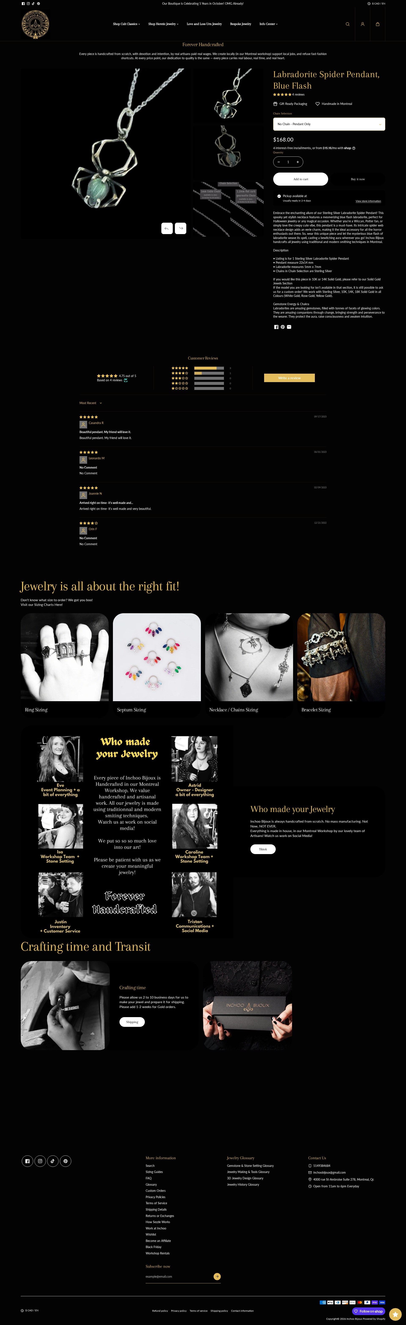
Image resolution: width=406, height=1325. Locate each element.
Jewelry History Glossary (243, 1184)
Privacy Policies (155, 1197)
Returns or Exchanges (160, 1216)
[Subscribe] (217, 1276)
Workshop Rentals (158, 1253)
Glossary (151, 1184)
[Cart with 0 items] (377, 24)
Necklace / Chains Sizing (233, 710)
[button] (377, 24)
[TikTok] (33, 3)
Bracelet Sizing (316, 710)
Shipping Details (156, 1209)
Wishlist (151, 1234)
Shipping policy (219, 1310)
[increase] (297, 162)
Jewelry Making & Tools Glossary (248, 1172)
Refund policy (160, 1310)
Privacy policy (179, 1310)
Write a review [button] (289, 378)
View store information (368, 201)
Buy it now (358, 179)
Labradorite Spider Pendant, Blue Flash (326, 80)
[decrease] (278, 162)
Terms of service (198, 1310)
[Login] (362, 24)
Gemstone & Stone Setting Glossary (250, 1165)
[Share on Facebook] (276, 327)
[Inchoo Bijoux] (35, 24)
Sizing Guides (154, 1172)
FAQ (148, 1178)
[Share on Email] (289, 327)
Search (150, 1165)
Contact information (242, 1310)
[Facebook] (23, 3)
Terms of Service (156, 1203)
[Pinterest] (38, 3)
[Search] (347, 24)
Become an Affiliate (158, 1241)
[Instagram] (28, 3)
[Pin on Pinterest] (283, 327)
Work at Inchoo (156, 1228)
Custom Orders (156, 1190)
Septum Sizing (131, 710)
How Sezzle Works (158, 1222)
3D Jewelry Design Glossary (245, 1178)
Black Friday (153, 1247)
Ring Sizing (36, 710)
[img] (89, 417)
